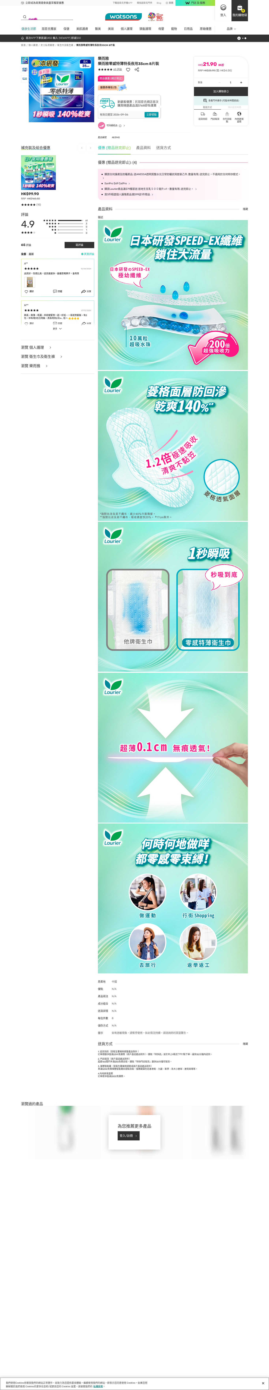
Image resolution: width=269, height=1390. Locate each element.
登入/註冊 (126, 1135)
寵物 (174, 29)
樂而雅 (103, 58)
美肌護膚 (82, 29)
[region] (134, 1383)
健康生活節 (28, 29)
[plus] (241, 82)
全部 (23, 254)
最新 (31, 254)
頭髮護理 (145, 29)
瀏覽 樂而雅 (31, 366)
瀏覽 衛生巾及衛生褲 (38, 357)
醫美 (98, 29)
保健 (66, 29)
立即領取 (151, 114)
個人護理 (126, 29)
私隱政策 (98, 1386)
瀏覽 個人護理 (33, 348)
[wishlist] (128, 69)
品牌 (230, 29)
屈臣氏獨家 (49, 29)
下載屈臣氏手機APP (122, 3)
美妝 (111, 29)
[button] (239, 10)
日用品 (188, 29)
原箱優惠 (206, 29)
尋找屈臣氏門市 (144, 3)
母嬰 (161, 29)
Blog (159, 3)
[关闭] (263, 1383)
